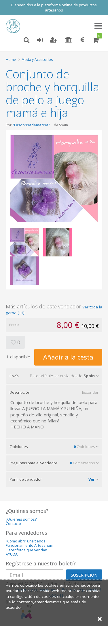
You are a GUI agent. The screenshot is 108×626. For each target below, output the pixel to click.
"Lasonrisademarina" (31, 124)
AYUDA (12, 554)
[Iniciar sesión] (39, 40)
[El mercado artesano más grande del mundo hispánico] (14, 26)
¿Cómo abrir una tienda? (26, 541)
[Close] (100, 619)
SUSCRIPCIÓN (84, 575)
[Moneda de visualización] (82, 40)
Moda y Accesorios (37, 59)
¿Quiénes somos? (21, 519)
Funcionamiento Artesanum (29, 545)
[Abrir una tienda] (68, 40)
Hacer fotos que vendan (26, 550)
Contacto (13, 523)
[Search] (26, 40)
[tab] (54, 376)
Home (11, 59)
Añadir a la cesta (68, 357)
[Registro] (53, 40)
